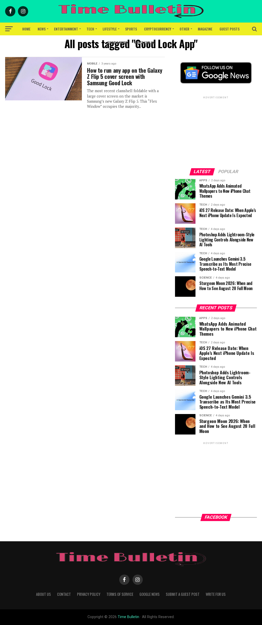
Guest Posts (229, 28)
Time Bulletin (128, 617)
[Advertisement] (216, 132)
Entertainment (66, 28)
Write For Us (144, 42)
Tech (90, 28)
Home (26, 28)
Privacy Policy (88, 594)
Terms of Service (119, 594)
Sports (131, 28)
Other (184, 28)
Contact (64, 594)
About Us (43, 594)
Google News (117, 42)
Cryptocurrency (157, 28)
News (42, 28)
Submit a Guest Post (183, 594)
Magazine (205, 28)
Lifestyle (110, 28)
